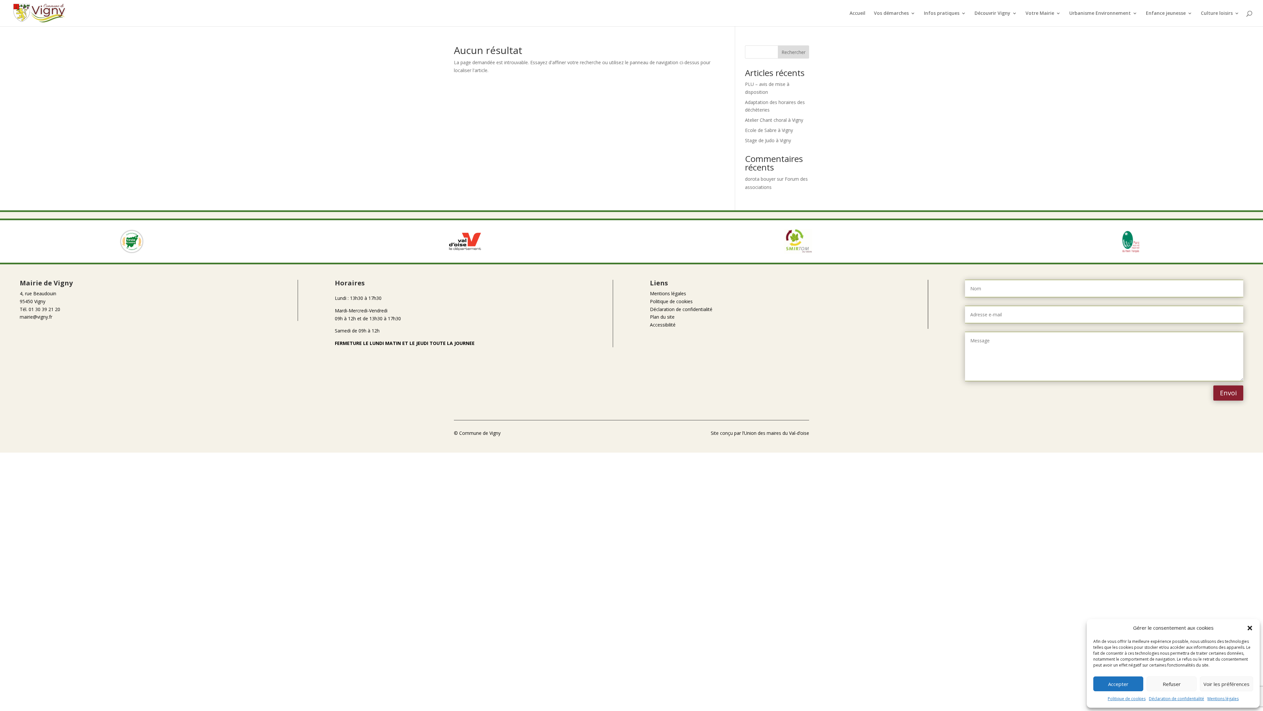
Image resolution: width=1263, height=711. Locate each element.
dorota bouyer (760, 179)
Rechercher (793, 52)
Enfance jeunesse (1166, 13)
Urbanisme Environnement (1100, 13)
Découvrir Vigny (992, 13)
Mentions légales (1223, 698)
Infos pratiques (941, 13)
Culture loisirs (1217, 13)
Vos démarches (891, 13)
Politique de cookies (1127, 698)
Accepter (1118, 684)
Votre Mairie (1040, 13)
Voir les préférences (1226, 684)
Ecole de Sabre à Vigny (769, 130)
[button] (1250, 628)
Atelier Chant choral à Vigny (774, 120)
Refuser (1172, 684)
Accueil (857, 13)
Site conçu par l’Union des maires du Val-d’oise (760, 433)
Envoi (1228, 392)
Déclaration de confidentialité (1176, 698)
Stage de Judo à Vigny (768, 140)
